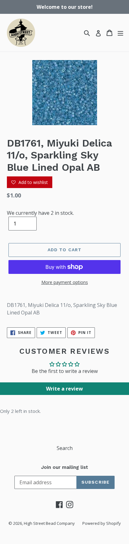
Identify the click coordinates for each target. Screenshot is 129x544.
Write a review (64, 388)
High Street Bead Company (49, 523)
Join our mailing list (64, 467)
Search (65, 448)
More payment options (64, 282)
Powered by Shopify (101, 523)
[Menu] (120, 33)
